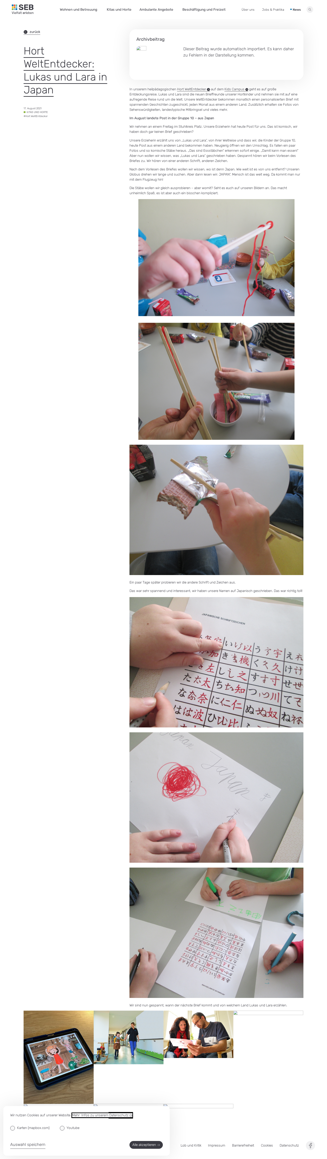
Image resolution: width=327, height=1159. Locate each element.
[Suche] (310, 9)
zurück (35, 32)
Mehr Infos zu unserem (100, 1115)
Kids (234, 89)
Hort (192, 89)
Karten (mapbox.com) (33, 1128)
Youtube (73, 1128)
